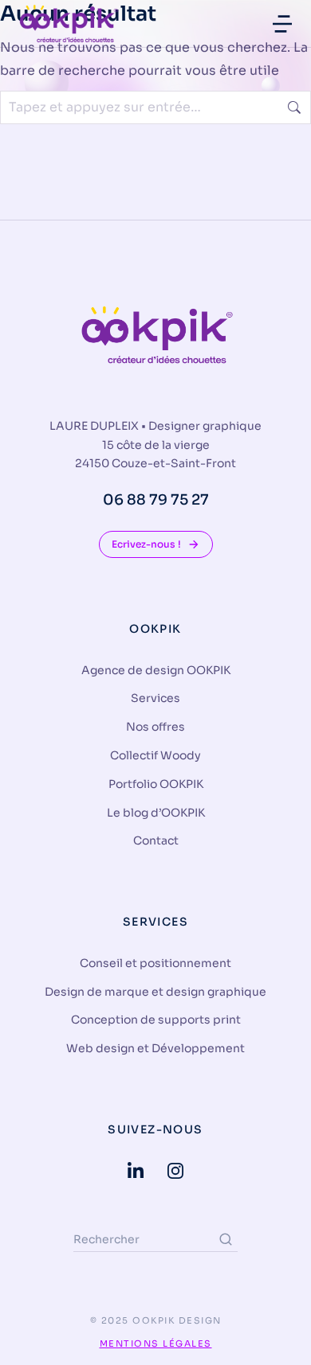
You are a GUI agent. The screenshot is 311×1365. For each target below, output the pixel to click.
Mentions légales (156, 1343)
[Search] (226, 1239)
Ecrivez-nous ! (146, 544)
